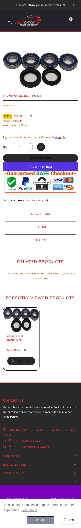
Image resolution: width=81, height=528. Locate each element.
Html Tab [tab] (40, 240)
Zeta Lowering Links (38, 200)
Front (21, 200)
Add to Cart (40, 158)
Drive (13, 200)
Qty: (5, 147)
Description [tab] (40, 214)
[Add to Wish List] (41, 147)
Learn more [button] (29, 510)
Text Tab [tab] (40, 227)
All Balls (17, 120)
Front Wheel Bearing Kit (16, 338)
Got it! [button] (40, 520)
